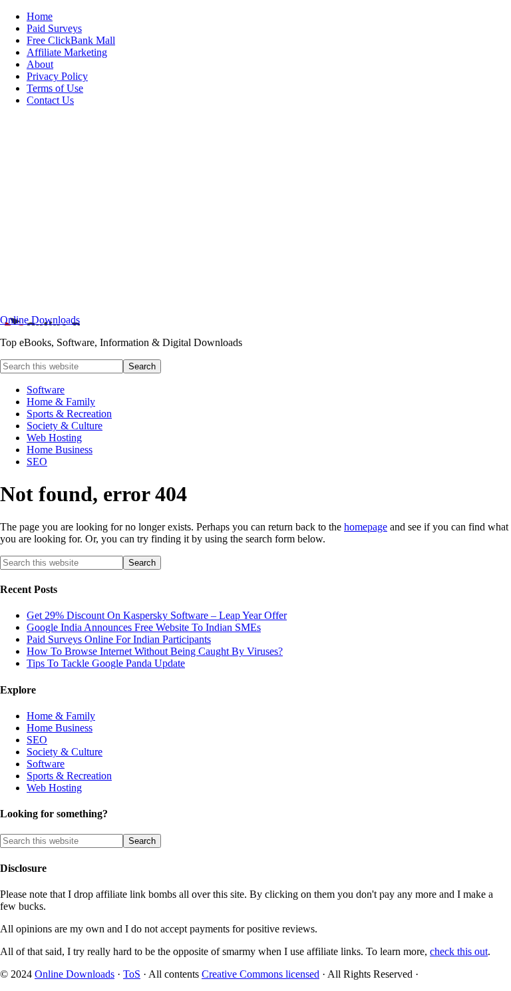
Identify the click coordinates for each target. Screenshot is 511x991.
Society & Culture (64, 751)
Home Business (59, 727)
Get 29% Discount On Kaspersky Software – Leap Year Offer (157, 615)
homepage (365, 526)
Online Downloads (40, 319)
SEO (37, 739)
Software (46, 763)
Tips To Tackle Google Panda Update (106, 663)
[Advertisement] (255, 210)
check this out (459, 951)
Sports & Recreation (69, 775)
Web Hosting (54, 787)
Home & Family (61, 715)
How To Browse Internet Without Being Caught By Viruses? (155, 651)
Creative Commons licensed (260, 974)
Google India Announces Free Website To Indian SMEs (144, 627)
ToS (131, 974)
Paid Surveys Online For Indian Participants (119, 639)
